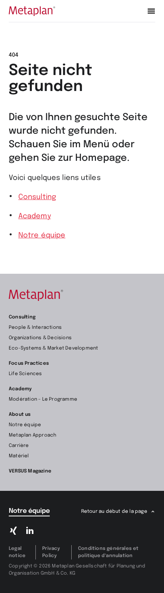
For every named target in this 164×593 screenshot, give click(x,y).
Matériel (19, 456)
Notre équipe (41, 235)
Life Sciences (25, 374)
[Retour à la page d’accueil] (32, 11)
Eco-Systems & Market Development (53, 348)
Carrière (19, 445)
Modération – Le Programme (43, 399)
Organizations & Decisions (40, 338)
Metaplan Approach (32, 435)
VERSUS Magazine (30, 471)
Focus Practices (29, 363)
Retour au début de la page (114, 511)
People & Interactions (35, 327)
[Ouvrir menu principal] (151, 11)
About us (20, 414)
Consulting (37, 197)
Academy (34, 216)
